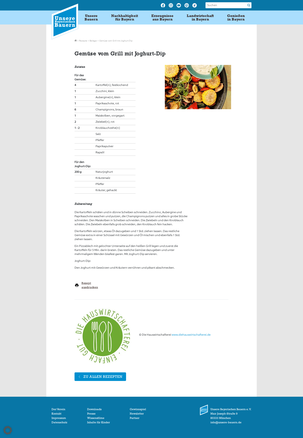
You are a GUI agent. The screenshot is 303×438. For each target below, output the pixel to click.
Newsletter (137, 413)
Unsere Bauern (91, 17)
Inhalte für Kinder (98, 422)
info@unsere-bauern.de (225, 422)
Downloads (94, 409)
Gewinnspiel (138, 409)
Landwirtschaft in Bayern (200, 17)
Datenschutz (59, 422)
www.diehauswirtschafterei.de (191, 335)
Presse (91, 413)
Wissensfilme (95, 418)
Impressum (59, 418)
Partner (134, 418)
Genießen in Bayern (236, 17)
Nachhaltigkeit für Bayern (124, 17)
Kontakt (56, 413)
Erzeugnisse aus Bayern (162, 17)
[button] (7, 430)
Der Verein (58, 409)
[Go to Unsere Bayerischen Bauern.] (76, 40)
